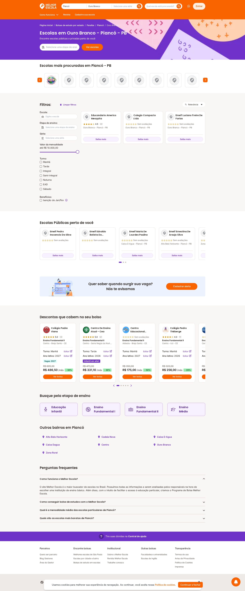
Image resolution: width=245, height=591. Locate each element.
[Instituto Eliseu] (51, 80)
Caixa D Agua (164, 436)
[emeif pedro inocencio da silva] (139, 80)
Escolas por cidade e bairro (86, 558)
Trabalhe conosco (115, 562)
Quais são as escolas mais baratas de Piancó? (67, 518)
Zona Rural (52, 452)
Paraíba (90, 25)
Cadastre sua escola (85, 14)
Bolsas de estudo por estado (70, 25)
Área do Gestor (47, 562)
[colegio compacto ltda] (86, 80)
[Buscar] (139, 6)
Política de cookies (165, 584)
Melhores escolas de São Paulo (87, 554)
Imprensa (179, 566)
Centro (105, 444)
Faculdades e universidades (154, 554)
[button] (114, 385)
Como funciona (47, 14)
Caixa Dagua (53, 444)
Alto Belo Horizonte (56, 436)
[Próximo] (205, 80)
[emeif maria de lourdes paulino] (174, 80)
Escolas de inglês (149, 558)
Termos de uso (182, 554)
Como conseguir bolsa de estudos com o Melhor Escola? (73, 501)
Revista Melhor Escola (117, 558)
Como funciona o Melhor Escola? (59, 479)
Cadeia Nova (108, 436)
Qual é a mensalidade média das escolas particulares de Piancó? (78, 510)
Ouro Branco (164, 444)
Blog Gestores (46, 558)
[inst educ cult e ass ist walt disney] (104, 80)
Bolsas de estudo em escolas (86, 562)
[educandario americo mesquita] (69, 80)
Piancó (100, 25)
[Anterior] (39, 80)
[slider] (77, 152)
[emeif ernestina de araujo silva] (192, 80)
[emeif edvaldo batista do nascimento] (157, 80)
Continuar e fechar (190, 584)
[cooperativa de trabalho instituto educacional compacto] (122, 80)
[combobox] (73, 6)
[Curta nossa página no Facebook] (42, 582)
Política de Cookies (184, 562)
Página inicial (46, 25)
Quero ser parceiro (48, 554)
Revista (66, 14)
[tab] (120, 262)
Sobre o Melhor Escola (117, 554)
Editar (67, 351)
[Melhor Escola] (48, 6)
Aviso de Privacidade (185, 558)
